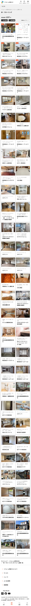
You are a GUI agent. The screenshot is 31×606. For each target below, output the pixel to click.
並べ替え (5, 20)
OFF (28, 20)
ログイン (20, 3)
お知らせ (24, 3)
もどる (3, 6)
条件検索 (13, 20)
